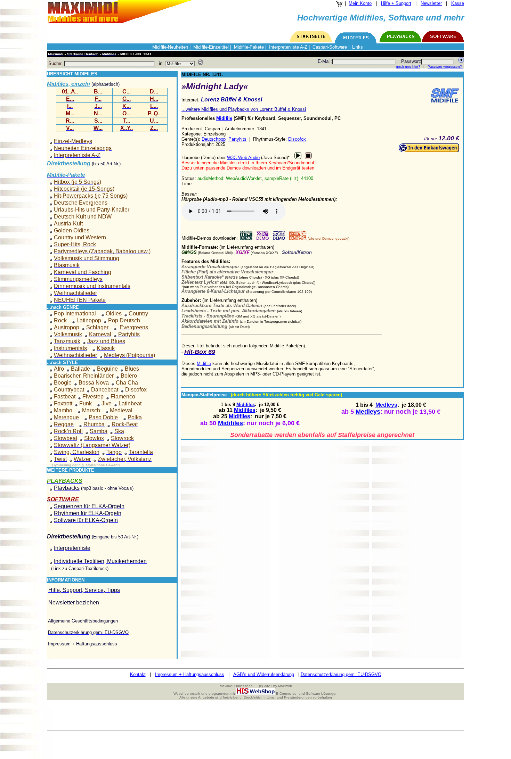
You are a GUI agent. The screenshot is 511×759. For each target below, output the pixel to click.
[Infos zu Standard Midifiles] (445, 95)
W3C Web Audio (243, 157)
